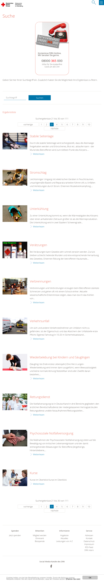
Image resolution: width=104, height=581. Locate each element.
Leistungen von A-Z (64, 541)
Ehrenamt (40, 538)
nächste (54, 128)
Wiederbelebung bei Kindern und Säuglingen (60, 357)
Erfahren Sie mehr (73, 579)
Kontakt (89, 538)
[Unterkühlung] (15, 213)
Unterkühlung (39, 209)
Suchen (39, 97)
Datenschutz (89, 541)
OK (90, 577)
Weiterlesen (38, 153)
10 (89, 124)
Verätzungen (38, 245)
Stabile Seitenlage (42, 136)
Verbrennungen (40, 281)
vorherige (28, 124)
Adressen (89, 535)
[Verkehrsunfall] (15, 326)
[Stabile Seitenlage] (15, 141)
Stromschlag (38, 173)
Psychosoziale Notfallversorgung (51, 433)
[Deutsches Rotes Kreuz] (7, 5)
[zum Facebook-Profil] (51, 566)
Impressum (89, 544)
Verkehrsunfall (39, 321)
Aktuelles (64, 538)
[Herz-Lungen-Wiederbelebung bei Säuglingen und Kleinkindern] (15, 362)
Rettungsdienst (40, 397)
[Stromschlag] (15, 177)
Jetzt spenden (15, 535)
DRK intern (89, 550)
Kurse (34, 473)
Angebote (64, 535)
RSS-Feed (89, 547)
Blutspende (40, 541)
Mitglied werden (39, 535)
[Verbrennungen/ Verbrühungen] (15, 286)
